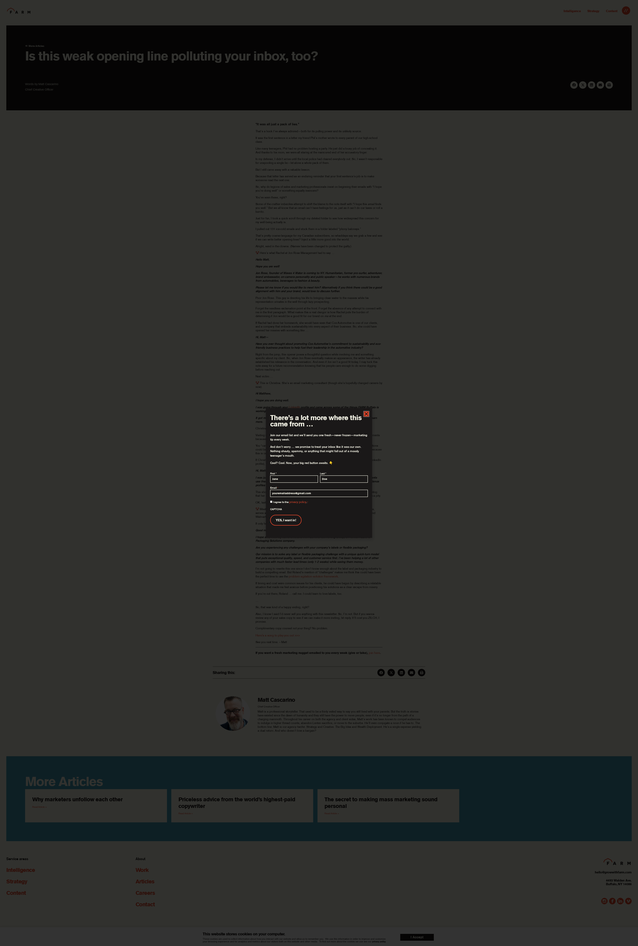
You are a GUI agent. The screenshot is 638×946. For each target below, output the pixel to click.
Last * (323, 473)
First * (273, 473)
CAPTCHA (276, 509)
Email (274, 487)
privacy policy (297, 502)
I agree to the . (290, 502)
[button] (366, 413)
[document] (319, 473)
